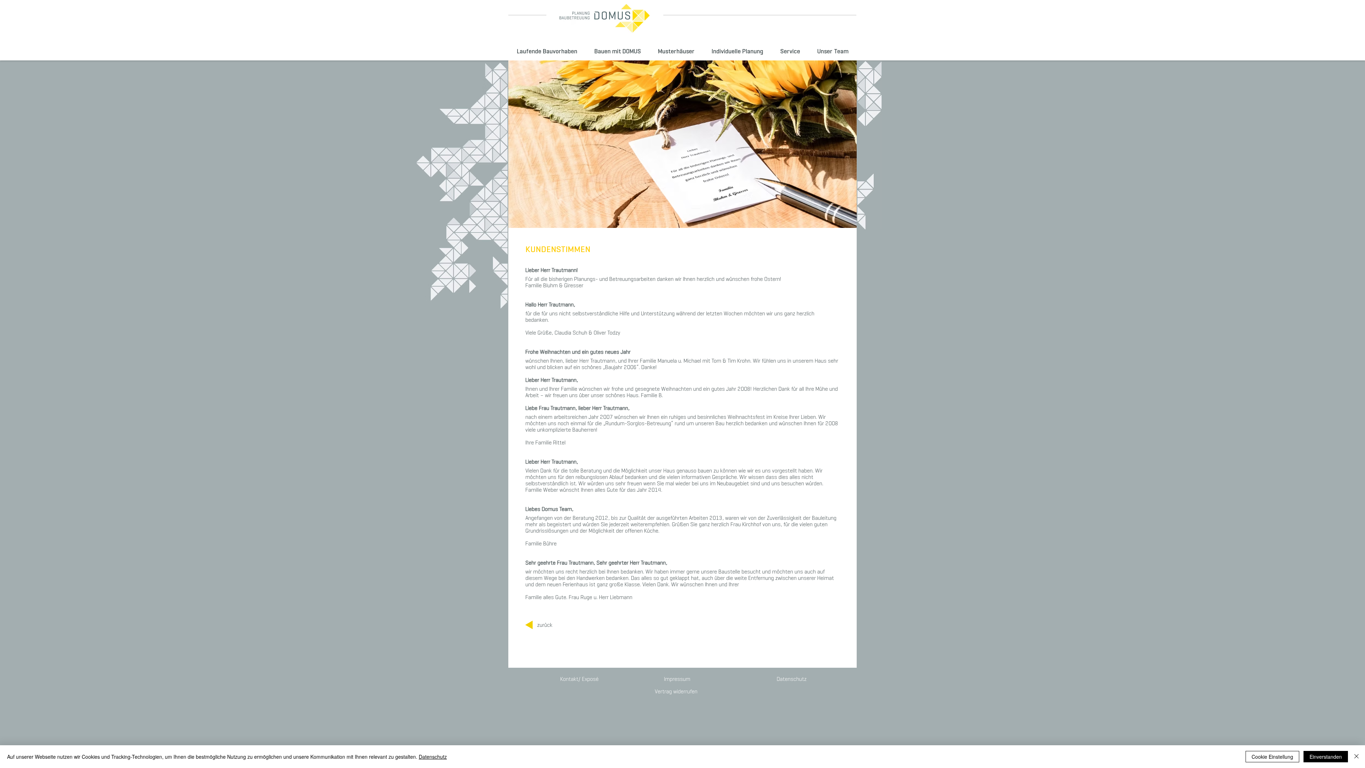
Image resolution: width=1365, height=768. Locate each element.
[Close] (1356, 756)
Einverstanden (1326, 756)
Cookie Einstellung (1272, 756)
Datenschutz (433, 756)
